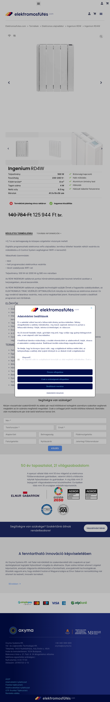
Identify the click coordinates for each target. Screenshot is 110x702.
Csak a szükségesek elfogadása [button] (55, 379)
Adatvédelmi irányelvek (55, 393)
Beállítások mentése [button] (55, 386)
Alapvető (26, 357)
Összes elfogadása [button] (55, 372)
